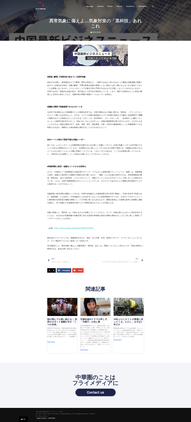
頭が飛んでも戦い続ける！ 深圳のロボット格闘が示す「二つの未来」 (62, 322)
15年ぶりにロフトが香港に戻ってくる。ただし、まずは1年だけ (128, 322)
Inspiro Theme (41, 418)
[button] (51, 270)
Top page (89, 6)
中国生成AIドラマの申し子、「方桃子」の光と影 (94, 320)
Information (142, 6)
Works (110, 6)
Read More (51, 342)
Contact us (130, 6)
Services (100, 6)
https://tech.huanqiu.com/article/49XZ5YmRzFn (73, 228)
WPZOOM (51, 418)
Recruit (119, 6)
